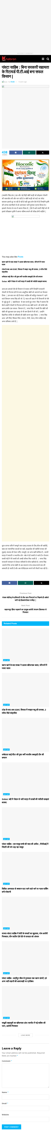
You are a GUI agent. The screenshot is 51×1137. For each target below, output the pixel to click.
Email (5, 1103)
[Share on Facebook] (15, 153)
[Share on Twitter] (42, 153)
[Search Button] (48, 58)
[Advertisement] (25, 433)
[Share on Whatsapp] (29, 153)
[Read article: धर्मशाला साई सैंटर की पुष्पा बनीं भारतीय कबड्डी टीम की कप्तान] (25, 735)
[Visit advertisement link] (25, 25)
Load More (25, 1035)
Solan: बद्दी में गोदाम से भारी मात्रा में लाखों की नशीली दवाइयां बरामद (24, 281)
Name (5, 1092)
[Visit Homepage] (9, 58)
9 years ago (23, 82)
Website (5, 1114)
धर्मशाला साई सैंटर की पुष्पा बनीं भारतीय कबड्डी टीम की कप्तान (22, 277)
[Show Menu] (43, 58)
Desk (13, 82)
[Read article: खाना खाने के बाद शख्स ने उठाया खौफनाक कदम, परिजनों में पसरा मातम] (25, 645)
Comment (7, 1061)
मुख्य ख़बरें (6, 660)
